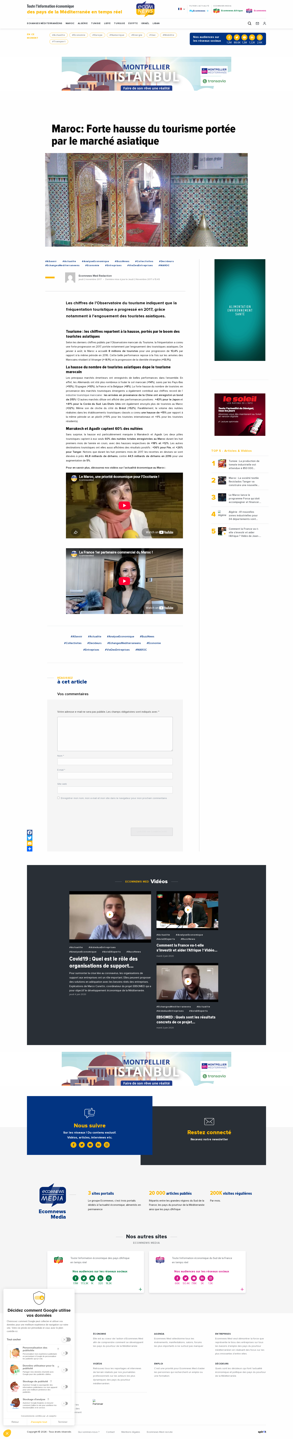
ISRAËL (145, 23)
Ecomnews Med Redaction (95, 275)
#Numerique (117, 35)
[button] (7, 1433)
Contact (110, 1432)
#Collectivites (144, 261)
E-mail (61, 770)
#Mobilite (168, 35)
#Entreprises (113, 265)
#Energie (136, 35)
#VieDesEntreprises (140, 265)
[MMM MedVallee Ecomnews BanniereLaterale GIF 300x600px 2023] (239, 310)
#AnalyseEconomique (95, 261)
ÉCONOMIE (99, 1334)
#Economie (78, 35)
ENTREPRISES (223, 1334)
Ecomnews (197, 10)
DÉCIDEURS (222, 1364)
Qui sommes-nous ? (88, 1432)
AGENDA (159, 1334)
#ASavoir (51, 261)
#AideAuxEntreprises (102, 947)
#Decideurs (166, 261)
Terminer (62, 1422)
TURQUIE (119, 23)
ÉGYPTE (133, 23)
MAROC (70, 23)
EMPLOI (158, 1364)
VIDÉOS (97, 1364)
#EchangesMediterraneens (62, 265)
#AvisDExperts (111, 952)
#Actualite (58, 35)
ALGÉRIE (83, 23)
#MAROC (164, 265)
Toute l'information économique (74, 9)
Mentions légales (130, 1432)
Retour (15, 1422)
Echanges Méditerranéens (44, 23)
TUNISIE (96, 23)
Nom (60, 756)
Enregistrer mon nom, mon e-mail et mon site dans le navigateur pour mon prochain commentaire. (114, 798)
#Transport (58, 41)
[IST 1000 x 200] (146, 74)
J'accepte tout (39, 1422)
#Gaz (152, 35)
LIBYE (107, 23)
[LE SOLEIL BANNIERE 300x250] (239, 414)
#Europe (97, 35)
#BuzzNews (122, 261)
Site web (62, 784)
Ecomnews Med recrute (160, 1432)
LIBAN (156, 23)
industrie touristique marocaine (84, 395)
